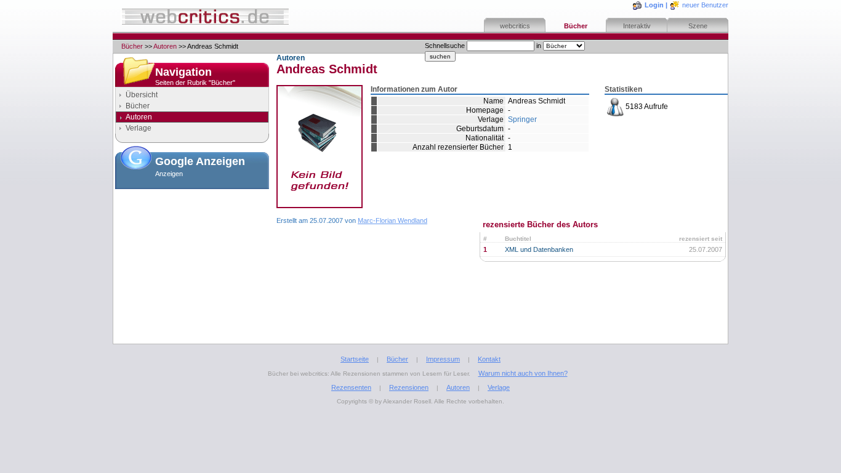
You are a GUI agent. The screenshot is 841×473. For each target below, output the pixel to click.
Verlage (138, 128)
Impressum (443, 359)
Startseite (354, 359)
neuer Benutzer (705, 5)
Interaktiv (637, 26)
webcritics (515, 26)
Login (654, 5)
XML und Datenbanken (539, 249)
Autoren (165, 46)
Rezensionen (409, 387)
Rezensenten (351, 387)
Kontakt (489, 359)
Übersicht (142, 95)
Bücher (575, 26)
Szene (697, 26)
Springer (522, 119)
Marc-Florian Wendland (392, 220)
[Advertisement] (192, 255)
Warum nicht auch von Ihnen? (523, 373)
